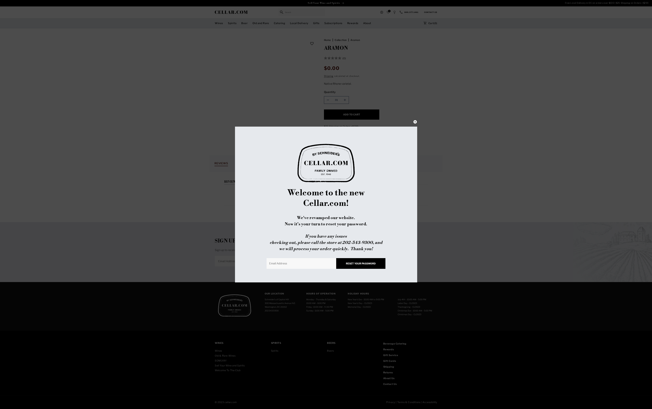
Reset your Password (361, 263)
